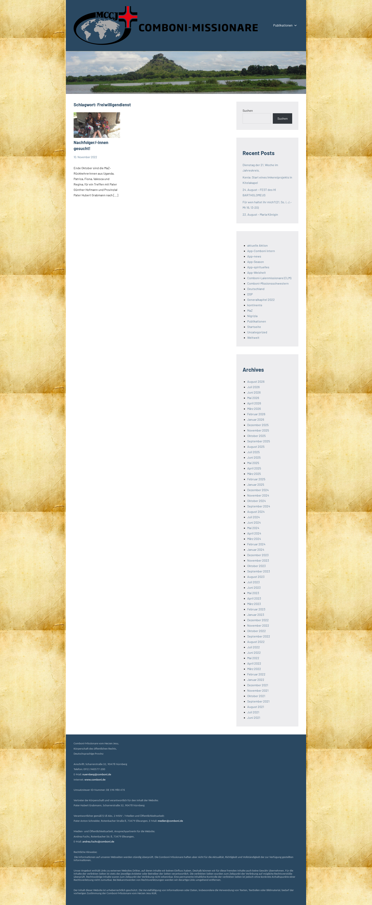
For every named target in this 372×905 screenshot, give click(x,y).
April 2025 (254, 468)
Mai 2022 (253, 658)
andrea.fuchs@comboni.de (98, 841)
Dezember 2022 (258, 620)
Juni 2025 (254, 457)
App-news (254, 256)
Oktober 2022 (256, 631)
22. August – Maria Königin (260, 214)
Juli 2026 (253, 387)
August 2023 (255, 576)
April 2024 (254, 533)
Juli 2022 (253, 647)
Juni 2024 (254, 522)
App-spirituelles (258, 267)
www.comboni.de (94, 779)
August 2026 (255, 381)
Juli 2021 (253, 712)
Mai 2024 (253, 528)
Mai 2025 (253, 463)
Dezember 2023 (258, 555)
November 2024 (258, 495)
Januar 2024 (255, 549)
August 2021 (255, 707)
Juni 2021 (253, 717)
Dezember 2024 (258, 490)
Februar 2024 (256, 544)
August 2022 (256, 641)
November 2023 (258, 560)
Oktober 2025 (256, 435)
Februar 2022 (256, 674)
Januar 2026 (255, 419)
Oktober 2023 (256, 566)
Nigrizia (252, 316)
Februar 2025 (256, 479)
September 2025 (258, 441)
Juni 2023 (254, 587)
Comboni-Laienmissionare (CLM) (269, 278)
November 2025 (258, 430)
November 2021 (258, 690)
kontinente (254, 305)
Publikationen (283, 25)
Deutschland (255, 289)
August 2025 (255, 446)
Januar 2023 (255, 614)
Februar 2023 (256, 609)
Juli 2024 (253, 517)
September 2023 (258, 571)
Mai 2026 (253, 398)
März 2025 (254, 473)
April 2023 (254, 598)
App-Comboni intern (261, 251)
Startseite (254, 327)
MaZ (250, 310)
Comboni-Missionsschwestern (268, 283)
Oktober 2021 (256, 696)
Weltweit (253, 337)
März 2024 (254, 538)
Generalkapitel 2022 (261, 299)
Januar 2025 (255, 484)
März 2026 (254, 408)
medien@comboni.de (170, 821)
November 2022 (258, 625)
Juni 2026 (254, 392)
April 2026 (254, 403)
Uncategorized (257, 332)
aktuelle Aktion (257, 245)
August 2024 (256, 511)
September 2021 (258, 701)
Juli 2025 (253, 452)
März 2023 (254, 604)
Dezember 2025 (258, 425)
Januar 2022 (255, 679)
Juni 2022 (254, 652)
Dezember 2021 (257, 685)
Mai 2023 (253, 593)
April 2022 (254, 663)
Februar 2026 (256, 414)
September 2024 (258, 506)
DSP (250, 294)
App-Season (255, 261)
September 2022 (258, 636)
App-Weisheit (256, 272)
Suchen (248, 110)
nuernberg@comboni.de (96, 774)
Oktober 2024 (256, 501)
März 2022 (254, 669)
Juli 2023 (253, 582)
